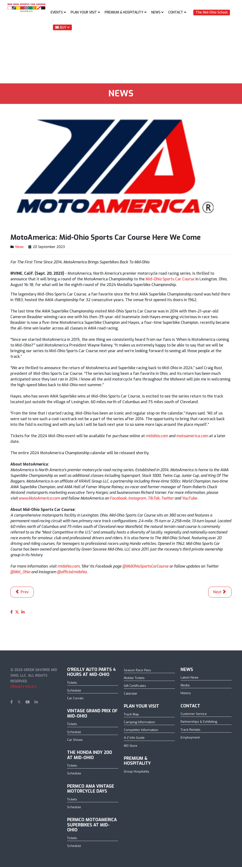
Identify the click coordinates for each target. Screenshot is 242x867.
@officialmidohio (72, 571)
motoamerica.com (192, 435)
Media (185, 685)
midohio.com (157, 435)
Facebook (118, 498)
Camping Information (139, 722)
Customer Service (194, 714)
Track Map (131, 714)
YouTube (189, 498)
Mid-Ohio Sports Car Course (170, 279)
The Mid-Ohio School (212, 12)
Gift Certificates (135, 686)
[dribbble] (44, 702)
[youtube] (28, 702)
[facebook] (11, 702)
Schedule (74, 690)
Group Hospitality (136, 771)
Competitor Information (141, 730)
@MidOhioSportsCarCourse (145, 566)
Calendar (130, 694)
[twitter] (19, 702)
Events (57, 12)
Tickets (72, 683)
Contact (175, 12)
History (186, 693)
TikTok (154, 498)
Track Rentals (190, 730)
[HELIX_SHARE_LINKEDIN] (23, 612)
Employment (190, 737)
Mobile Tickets (134, 678)
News (155, 12)
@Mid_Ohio (20, 571)
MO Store (130, 746)
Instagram (137, 498)
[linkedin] (36, 702)
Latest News (190, 677)
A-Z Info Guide (134, 738)
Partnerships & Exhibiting (199, 722)
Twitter (167, 498)
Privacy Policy (23, 687)
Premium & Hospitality (124, 12)
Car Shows (75, 740)
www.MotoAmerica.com (39, 498)
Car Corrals (75, 698)
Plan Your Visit (84, 12)
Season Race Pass (137, 670)
